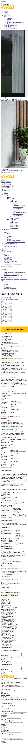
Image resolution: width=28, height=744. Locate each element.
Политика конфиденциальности (15, 22)
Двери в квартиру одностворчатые (10, 170)
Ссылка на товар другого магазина (10, 650)
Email (2, 344)
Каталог (6, 12)
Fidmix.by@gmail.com (9, 272)
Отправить (3, 348)
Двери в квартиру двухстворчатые (12, 171)
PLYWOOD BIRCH (10, 594)
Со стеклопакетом (18, 207)
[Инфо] (7, 232)
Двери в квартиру (5, 169)
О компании (7, 14)
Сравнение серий (13, 350)
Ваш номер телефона (7, 342)
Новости (9, 19)
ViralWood (8, 596)
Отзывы (9, 21)
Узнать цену (4, 338)
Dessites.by (13, 706)
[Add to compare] (2, 301)
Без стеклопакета (17, 208)
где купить (3, 696)
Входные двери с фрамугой (11, 100)
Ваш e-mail (4, 649)
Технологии (10, 18)
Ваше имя (4, 341)
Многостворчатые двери (16, 209)
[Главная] (7, 177)
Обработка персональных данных (16, 23)
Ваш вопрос (4, 738)
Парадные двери (22, 100)
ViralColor (9, 574)
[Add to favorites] (1, 301)
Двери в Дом (4, 98)
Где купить (7, 15)
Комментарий (4, 655)
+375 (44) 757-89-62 (6, 187)
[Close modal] (10, 644)
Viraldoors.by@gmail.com (10, 275)
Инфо (5, 16)
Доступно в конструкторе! (8, 299)
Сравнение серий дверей (10, 25)
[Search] (2, 179)
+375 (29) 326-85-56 (6, 182)
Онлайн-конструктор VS (10, 28)
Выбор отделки (8, 26)
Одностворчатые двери (7, 99)
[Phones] (1, 179)
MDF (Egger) (15, 568)
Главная (6, 11)
